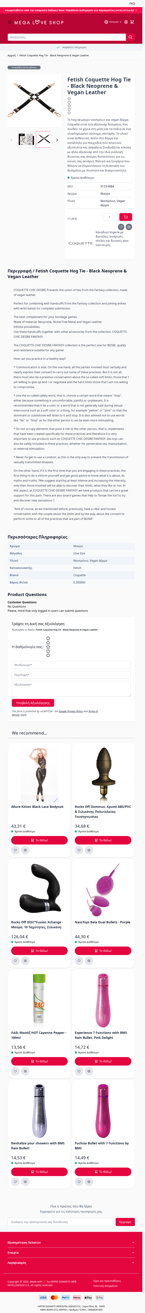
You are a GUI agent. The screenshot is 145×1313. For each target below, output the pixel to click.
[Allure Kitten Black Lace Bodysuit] (39, 774)
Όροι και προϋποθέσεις (107, 1281)
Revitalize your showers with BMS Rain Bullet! (38, 1145)
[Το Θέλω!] (125, 217)
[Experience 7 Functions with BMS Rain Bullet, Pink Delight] (103, 1000)
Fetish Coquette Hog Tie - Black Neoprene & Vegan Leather (54, 55)
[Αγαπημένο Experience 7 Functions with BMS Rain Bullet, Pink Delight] (79, 1071)
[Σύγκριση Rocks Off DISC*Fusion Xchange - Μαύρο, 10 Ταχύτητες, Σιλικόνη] (25, 960)
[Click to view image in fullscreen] (34, 100)
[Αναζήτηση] (130, 37)
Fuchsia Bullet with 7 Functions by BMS (102, 1145)
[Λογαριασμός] (126, 22)
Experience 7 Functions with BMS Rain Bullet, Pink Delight (101, 1035)
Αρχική (12, 55)
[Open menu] (10, 22)
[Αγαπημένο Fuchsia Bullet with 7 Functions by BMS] (79, 1182)
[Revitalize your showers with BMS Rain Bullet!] (39, 1111)
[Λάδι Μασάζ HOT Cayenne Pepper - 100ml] (39, 1000)
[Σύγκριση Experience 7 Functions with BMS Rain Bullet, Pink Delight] (89, 1071)
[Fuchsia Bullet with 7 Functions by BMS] (103, 1111)
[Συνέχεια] (57, 140)
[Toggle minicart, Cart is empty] (132, 22)
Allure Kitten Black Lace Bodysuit (37, 806)
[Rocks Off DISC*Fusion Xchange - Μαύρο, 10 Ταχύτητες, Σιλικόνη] (39, 890)
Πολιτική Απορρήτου (105, 1285)
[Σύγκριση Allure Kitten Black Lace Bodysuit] (25, 850)
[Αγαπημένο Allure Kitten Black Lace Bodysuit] (15, 850)
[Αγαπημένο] (121, 227)
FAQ (132, 3)
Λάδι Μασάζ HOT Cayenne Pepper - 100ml (38, 1035)
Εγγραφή (125, 1222)
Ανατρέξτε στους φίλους (24, 67)
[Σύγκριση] (129, 227)
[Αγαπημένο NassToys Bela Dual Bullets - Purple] (79, 960)
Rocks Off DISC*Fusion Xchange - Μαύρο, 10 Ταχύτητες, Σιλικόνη (37, 924)
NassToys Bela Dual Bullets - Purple (102, 922)
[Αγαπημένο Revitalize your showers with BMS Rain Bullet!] (15, 1182)
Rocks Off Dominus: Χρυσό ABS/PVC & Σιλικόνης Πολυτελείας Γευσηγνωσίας (103, 811)
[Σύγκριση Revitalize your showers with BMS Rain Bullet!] (25, 1182)
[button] (71, 1242)
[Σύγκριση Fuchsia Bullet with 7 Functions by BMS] (89, 1182)
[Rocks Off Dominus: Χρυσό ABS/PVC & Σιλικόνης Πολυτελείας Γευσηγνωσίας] (103, 774)
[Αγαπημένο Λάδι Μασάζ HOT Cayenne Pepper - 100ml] (15, 1071)
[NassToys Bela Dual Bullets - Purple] (103, 890)
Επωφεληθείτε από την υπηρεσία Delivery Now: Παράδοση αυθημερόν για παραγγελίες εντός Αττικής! (70, 10)
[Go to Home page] (39, 22)
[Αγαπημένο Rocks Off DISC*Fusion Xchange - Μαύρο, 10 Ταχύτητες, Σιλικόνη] (15, 960)
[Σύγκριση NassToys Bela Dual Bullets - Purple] (89, 960)
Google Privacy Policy (71, 711)
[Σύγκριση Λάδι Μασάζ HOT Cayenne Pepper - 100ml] (25, 1071)
